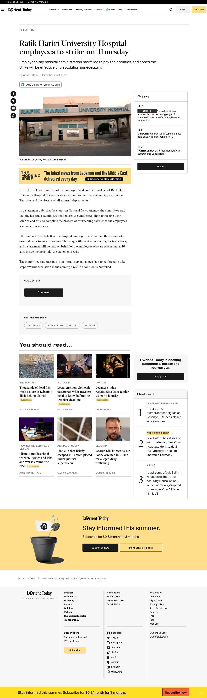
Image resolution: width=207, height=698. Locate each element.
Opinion (68, 608)
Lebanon (68, 592)
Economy (69, 600)
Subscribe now (100, 547)
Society (31, 578)
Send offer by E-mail (141, 547)
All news (161, 166)
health (90, 325)
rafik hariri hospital (62, 325)
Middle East (70, 596)
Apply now (160, 376)
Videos (68, 612)
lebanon (34, 325)
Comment (44, 292)
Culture (68, 604)
